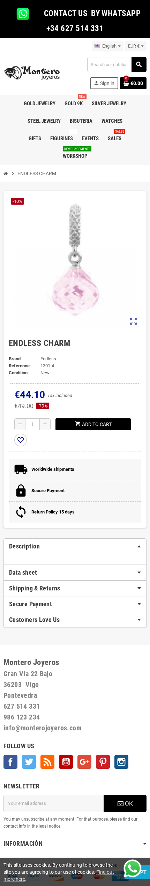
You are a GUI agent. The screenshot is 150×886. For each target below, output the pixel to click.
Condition (18, 372)
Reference (19, 365)
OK (128, 803)
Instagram (121, 762)
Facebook (10, 762)
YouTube (66, 762)
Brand (15, 358)
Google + (84, 762)
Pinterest (103, 762)
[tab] (75, 546)
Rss (47, 762)
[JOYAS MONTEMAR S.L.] (32, 72)
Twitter (29, 762)
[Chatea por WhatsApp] (132, 868)
